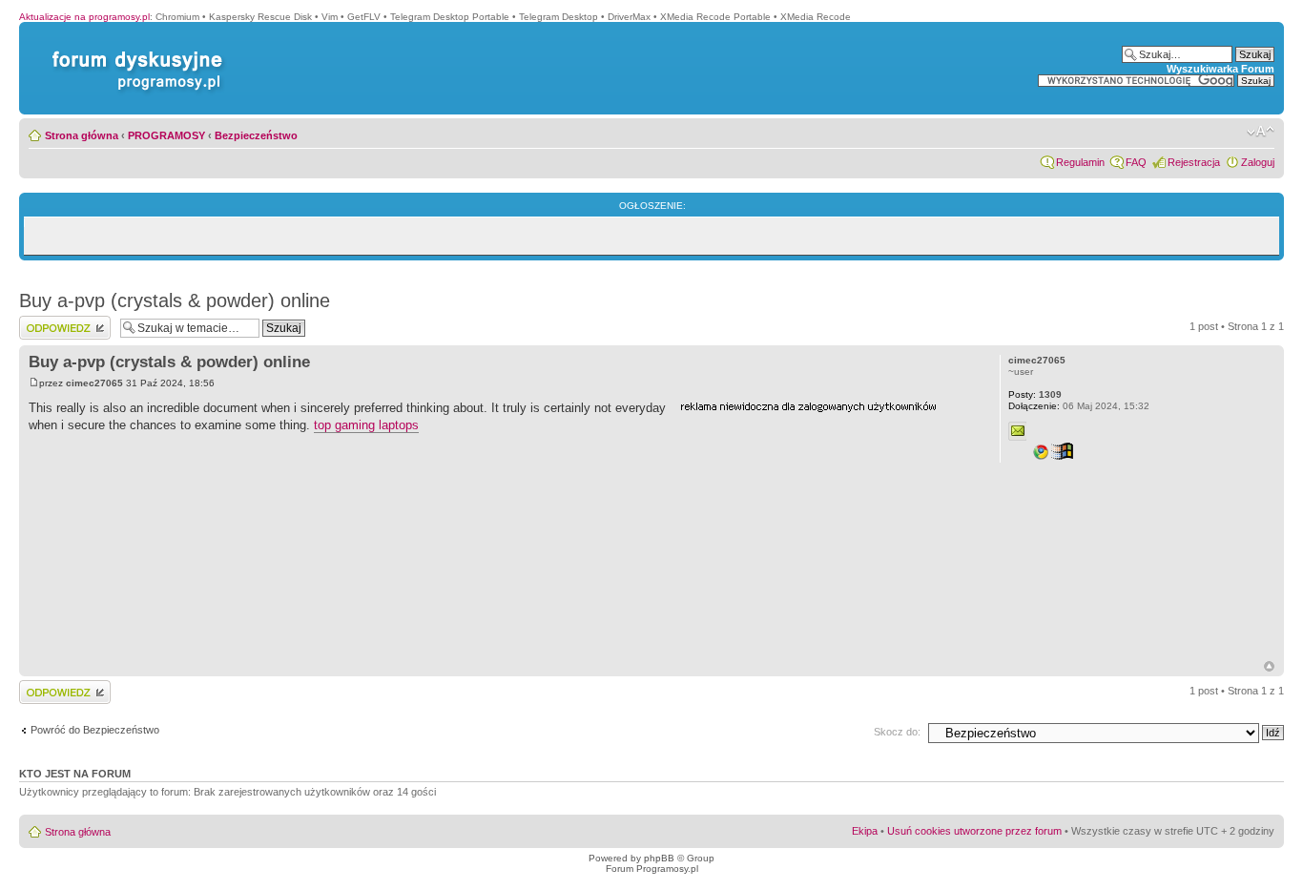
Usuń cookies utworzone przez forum (974, 831)
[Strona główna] (133, 51)
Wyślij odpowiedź (58, 321)
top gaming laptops (366, 425)
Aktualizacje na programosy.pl (84, 16)
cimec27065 (94, 383)
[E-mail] (1017, 431)
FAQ (1136, 162)
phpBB (659, 858)
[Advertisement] (823, 537)
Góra (1269, 666)
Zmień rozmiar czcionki (1260, 131)
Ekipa (865, 831)
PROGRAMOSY (166, 135)
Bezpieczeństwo (256, 135)
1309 (1035, 394)
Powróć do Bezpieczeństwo (95, 729)
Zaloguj (1257, 162)
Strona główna (81, 135)
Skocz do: (897, 731)
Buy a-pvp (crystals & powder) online (174, 300)
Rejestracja (1194, 162)
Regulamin (1080, 162)
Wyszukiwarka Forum (1220, 68)
